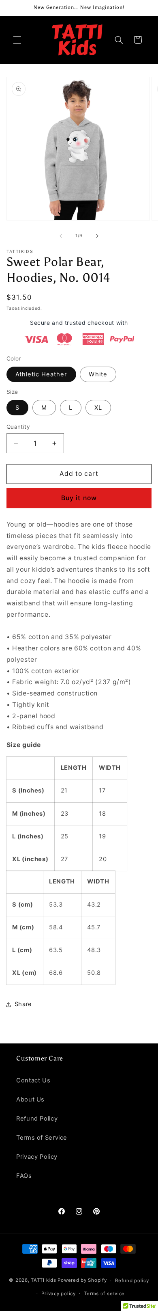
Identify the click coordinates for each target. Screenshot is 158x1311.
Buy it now (79, 498)
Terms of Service (41, 1137)
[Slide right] (97, 236)
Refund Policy (37, 1118)
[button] (17, 39)
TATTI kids (43, 1280)
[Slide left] (61, 236)
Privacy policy (58, 1293)
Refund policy (132, 1280)
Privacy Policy (37, 1156)
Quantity (18, 426)
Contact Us (33, 1080)
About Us (30, 1099)
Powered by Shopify (82, 1280)
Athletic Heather (41, 374)
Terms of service (104, 1293)
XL (98, 407)
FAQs (24, 1175)
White (98, 374)
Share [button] (23, 1004)
